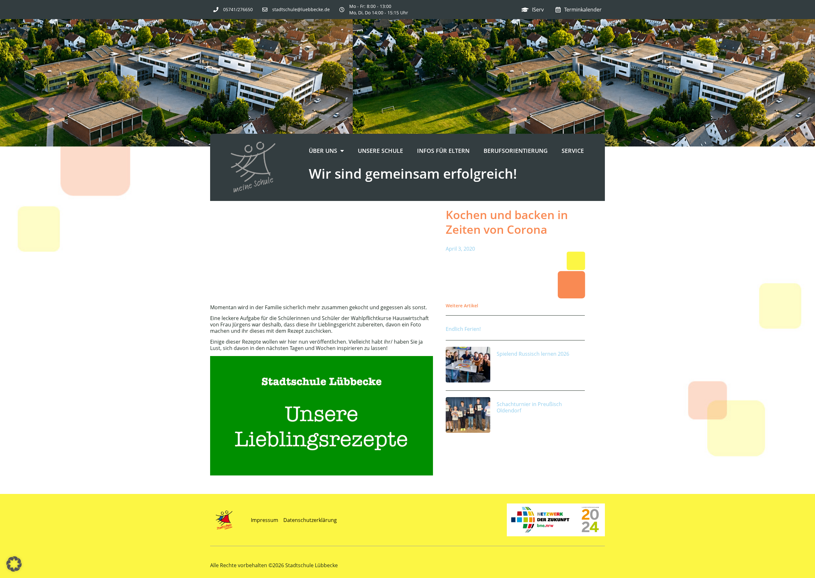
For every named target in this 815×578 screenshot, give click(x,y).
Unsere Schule (380, 150)
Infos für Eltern (443, 150)
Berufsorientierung (516, 150)
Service (573, 150)
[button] (14, 564)
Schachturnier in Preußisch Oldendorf (529, 407)
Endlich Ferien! (463, 328)
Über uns (323, 150)
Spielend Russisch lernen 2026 (533, 353)
